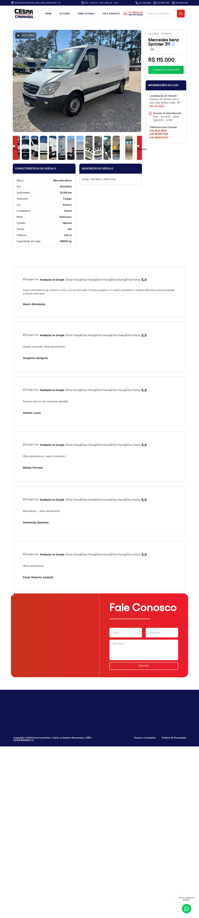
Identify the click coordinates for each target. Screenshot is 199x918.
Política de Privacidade (174, 737)
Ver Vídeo (28, 35)
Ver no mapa (157, 106)
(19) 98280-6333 (182, 3)
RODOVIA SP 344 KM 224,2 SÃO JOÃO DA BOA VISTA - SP (37, 3)
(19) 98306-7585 (163, 3)
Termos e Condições (145, 737)
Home (48, 13)
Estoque (65, 13)
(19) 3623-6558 (145, 3)
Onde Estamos (86, 13)
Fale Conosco (111, 13)
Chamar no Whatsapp (166, 70)
